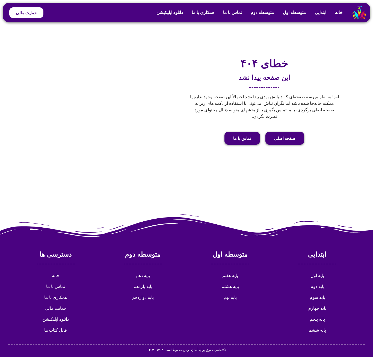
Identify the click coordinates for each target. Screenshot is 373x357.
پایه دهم (143, 275)
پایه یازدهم (143, 286)
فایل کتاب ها (55, 330)
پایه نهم (230, 297)
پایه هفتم (230, 275)
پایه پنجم (317, 319)
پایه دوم (317, 286)
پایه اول (317, 275)
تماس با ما (232, 12)
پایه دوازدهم (143, 297)
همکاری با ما (203, 12)
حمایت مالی (56, 308)
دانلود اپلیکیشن (169, 12)
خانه (339, 12)
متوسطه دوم (262, 12)
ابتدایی (320, 12)
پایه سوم (317, 297)
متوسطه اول (294, 12)
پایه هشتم (230, 286)
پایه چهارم (317, 308)
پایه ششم (317, 330)
